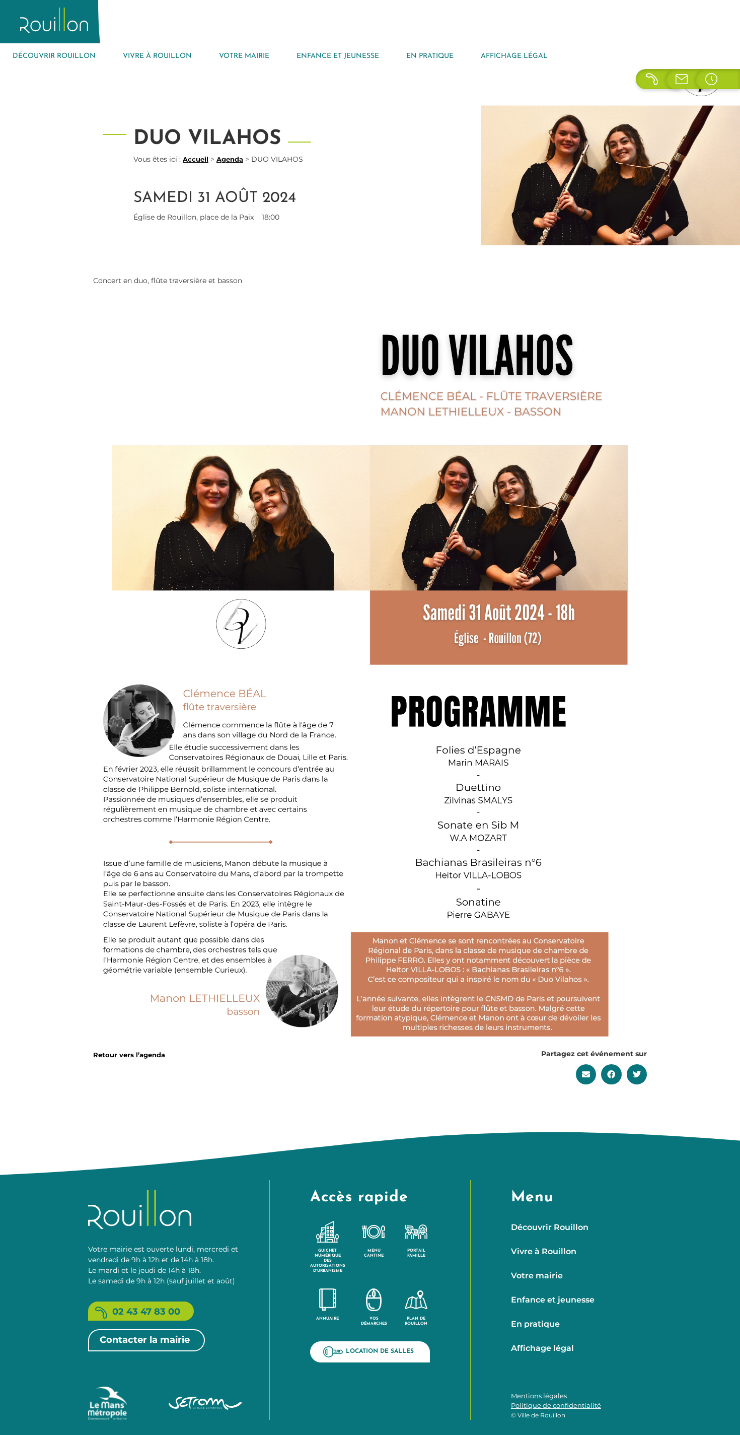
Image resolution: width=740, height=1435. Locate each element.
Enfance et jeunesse (338, 56)
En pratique (430, 56)
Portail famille (416, 1253)
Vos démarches (374, 1321)
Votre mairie (244, 56)
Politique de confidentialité (556, 1405)
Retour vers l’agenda (129, 1055)
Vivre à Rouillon (157, 56)
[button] (586, 1074)
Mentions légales (539, 1396)
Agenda (229, 159)
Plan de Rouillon (416, 1321)
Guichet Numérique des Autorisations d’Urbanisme (327, 1261)
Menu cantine (374, 1253)
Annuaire (327, 1319)
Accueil (195, 159)
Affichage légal (514, 56)
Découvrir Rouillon (54, 56)
